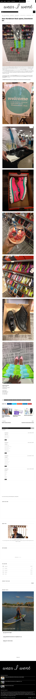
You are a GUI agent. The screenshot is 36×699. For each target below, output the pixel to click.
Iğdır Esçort (6, 463)
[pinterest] (23, 1)
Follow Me (18, 657)
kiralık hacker (6, 435)
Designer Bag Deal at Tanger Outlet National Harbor (6, 416)
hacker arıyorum (7, 437)
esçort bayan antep (7, 450)
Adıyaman (6, 472)
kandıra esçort (7, 447)
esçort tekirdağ (7, 445)
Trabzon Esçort (7, 462)
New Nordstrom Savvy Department (13, 69)
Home (2, 15)
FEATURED (13, 1)
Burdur (6, 474)
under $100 (29, 69)
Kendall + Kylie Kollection (28, 415)
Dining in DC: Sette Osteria (9, 685)
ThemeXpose (5, 697)
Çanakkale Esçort (7, 461)
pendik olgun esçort (7, 448)
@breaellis (19, 557)
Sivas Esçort (6, 460)
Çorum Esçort (6, 458)
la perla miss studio (23, 15)
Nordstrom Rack (28, 15)
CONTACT (8, 1)
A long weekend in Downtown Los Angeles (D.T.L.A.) (13, 681)
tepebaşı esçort (7, 451)
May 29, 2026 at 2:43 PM (31, 442)
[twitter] (24, 1)
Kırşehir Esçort (7, 464)
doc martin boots (6, 15)
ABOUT (5, 1)
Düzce (5, 471)
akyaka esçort (7, 449)
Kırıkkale (6, 476)
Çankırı (6, 473)
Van (5, 475)
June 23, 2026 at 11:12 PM (30, 455)
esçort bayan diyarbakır (8, 446)
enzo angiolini (17, 15)
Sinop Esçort (6, 459)
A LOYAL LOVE (13, 697)
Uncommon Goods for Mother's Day (17, 416)
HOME (2, 1)
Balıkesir (6, 478)
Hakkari (6, 477)
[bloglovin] (19, 1)
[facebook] (30, 697)
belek (5, 438)
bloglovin (18, 566)
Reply (5, 466)
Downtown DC (12, 15)
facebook (18, 568)
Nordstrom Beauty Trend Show (19, 70)
